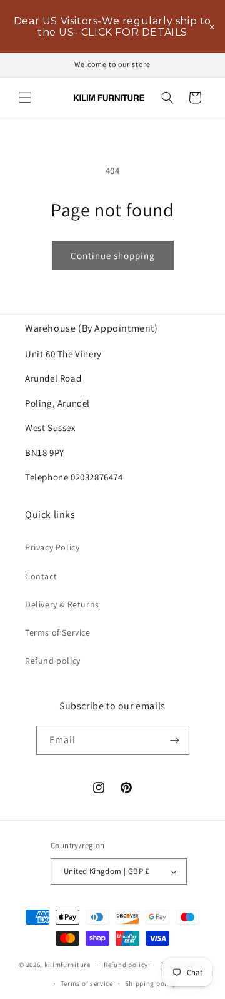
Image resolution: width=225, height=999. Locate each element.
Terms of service (87, 983)
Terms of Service (58, 632)
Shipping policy (151, 983)
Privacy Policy (52, 547)
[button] (25, 97)
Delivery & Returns (62, 604)
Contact (41, 576)
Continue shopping (113, 255)
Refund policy (53, 660)
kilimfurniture (67, 964)
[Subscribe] (175, 740)
